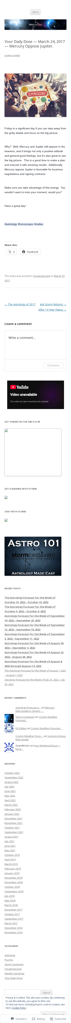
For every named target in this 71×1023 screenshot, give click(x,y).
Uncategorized (41, 276)
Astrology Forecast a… (28, 707)
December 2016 (13, 928)
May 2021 (10, 850)
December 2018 (13, 877)
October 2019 (12, 855)
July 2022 (9, 786)
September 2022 (14, 777)
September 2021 (14, 832)
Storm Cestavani (25, 717)
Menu (35, 11)
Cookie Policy (19, 1008)
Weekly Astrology (14, 973)
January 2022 (12, 814)
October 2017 (12, 914)
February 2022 (13, 809)
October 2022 (12, 773)
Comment (53, 365)
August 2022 (11, 782)
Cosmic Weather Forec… (29, 736)
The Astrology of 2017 (20, 304)
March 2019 (11, 864)
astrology (10, 955)
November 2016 (14, 932)
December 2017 (13, 909)
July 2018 (9, 896)
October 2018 (12, 887)
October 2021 (12, 827)
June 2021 (10, 846)
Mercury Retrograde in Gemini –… (35, 709)
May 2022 (10, 795)
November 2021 (14, 823)
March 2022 (11, 805)
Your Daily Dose (14, 978)
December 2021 (13, 818)
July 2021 (9, 841)
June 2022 (10, 791)
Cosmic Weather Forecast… (46, 728)
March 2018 (11, 905)
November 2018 (14, 882)
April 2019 (10, 859)
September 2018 (14, 891)
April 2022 (10, 800)
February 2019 (13, 868)
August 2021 (11, 836)
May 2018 (10, 900)
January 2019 (12, 873)
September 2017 (14, 918)
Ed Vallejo (21, 728)
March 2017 (11, 923)
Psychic (9, 959)
